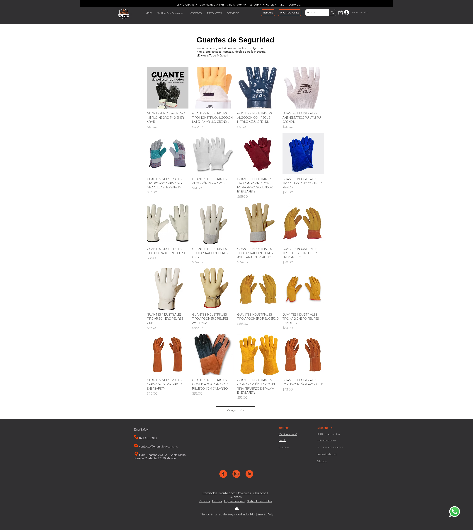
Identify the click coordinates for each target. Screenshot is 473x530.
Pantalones (228, 493)
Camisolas (210, 493)
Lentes (217, 501)
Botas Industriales (259, 501)
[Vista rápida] (167, 88)
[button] (340, 12)
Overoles (244, 493)
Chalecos (259, 493)
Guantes (236, 497)
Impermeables (234, 501)
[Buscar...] (332, 12)
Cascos (204, 501)
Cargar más (235, 410)
